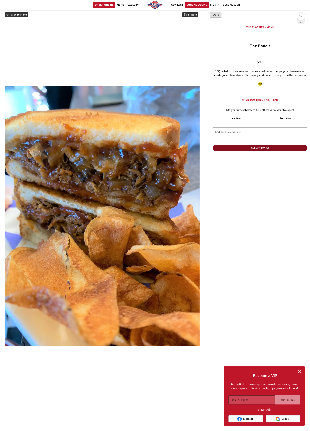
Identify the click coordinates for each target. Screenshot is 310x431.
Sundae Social (197, 5)
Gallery (133, 5)
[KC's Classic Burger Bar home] (155, 5)
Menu (120, 5)
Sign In (214, 5)
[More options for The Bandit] (301, 16)
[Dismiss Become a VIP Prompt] (299, 371)
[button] (16, 14)
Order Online (104, 5)
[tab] (236, 118)
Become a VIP (232, 5)
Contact (177, 5)
